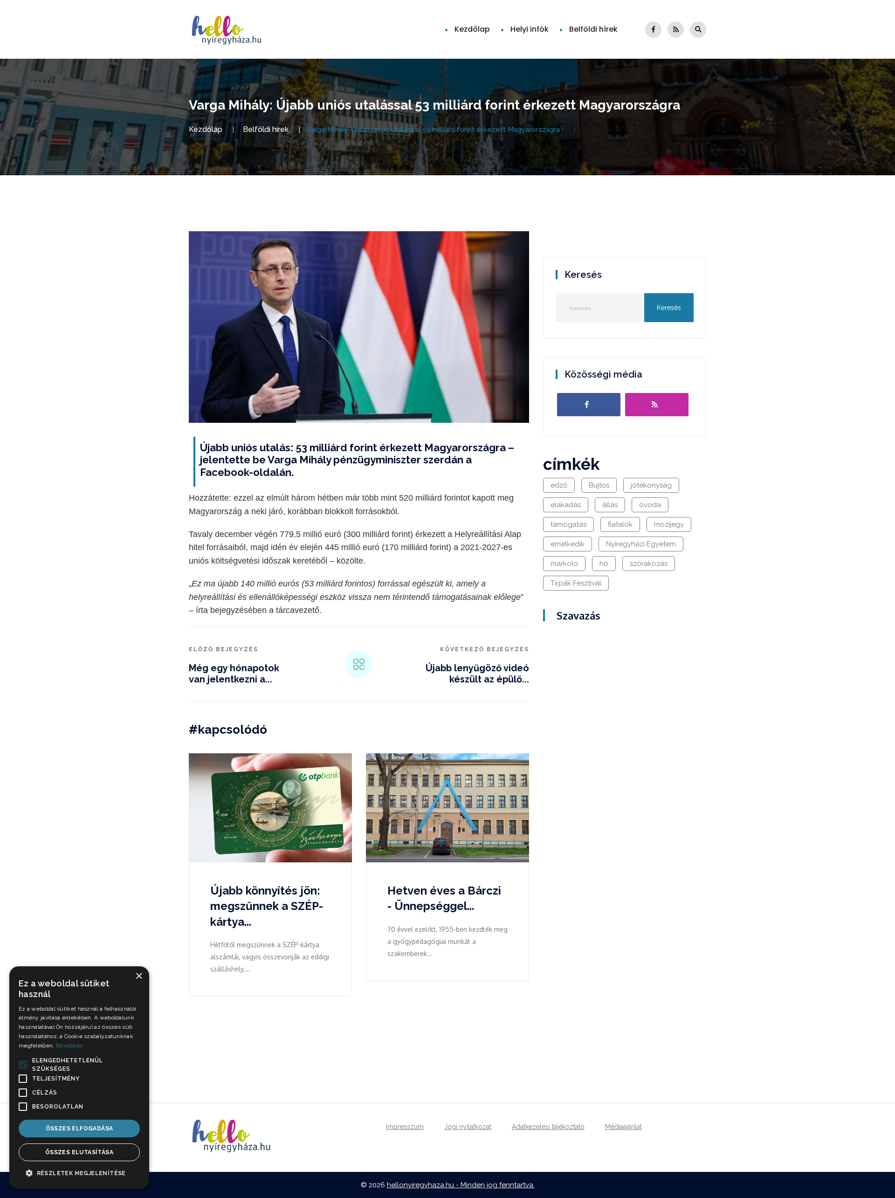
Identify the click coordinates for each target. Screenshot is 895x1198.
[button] (23, 1064)
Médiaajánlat (623, 1126)
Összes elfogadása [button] (79, 1128)
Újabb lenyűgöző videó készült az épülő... (477, 673)
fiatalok (620, 524)
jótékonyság (651, 485)
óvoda (650, 505)
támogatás (568, 524)
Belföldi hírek (593, 29)
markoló (564, 563)
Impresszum (405, 1126)
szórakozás (649, 563)
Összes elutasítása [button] (79, 1152)
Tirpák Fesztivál (576, 583)
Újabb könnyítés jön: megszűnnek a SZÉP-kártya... (266, 906)
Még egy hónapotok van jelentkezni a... (234, 673)
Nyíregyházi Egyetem (641, 544)
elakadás (566, 505)
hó (603, 563)
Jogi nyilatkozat (467, 1126)
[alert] (79, 1077)
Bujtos (599, 485)
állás (610, 505)
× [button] (138, 976)
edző (559, 485)
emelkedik (568, 544)
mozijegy (669, 524)
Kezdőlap (472, 29)
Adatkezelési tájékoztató (548, 1126)
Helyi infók (529, 29)
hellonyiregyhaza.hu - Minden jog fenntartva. (461, 1185)
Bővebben (69, 1045)
